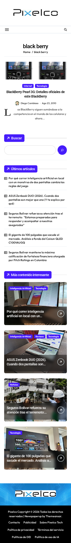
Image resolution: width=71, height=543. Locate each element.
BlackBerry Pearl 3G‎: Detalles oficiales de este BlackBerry (35, 94)
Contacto (14, 522)
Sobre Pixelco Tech (51, 522)
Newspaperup (33, 516)
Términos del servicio (51, 529)
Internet (28, 85)
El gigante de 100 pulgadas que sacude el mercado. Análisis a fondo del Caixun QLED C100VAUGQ (36, 238)
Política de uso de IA (46, 537)
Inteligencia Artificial (20, 288)
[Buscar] (62, 150)
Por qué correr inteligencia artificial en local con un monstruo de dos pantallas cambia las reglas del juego (36, 182)
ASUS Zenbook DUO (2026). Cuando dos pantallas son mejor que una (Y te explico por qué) (37, 199)
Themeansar (53, 516)
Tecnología (42, 85)
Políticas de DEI (21, 537)
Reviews (40, 336)
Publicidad (29, 522)
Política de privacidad (21, 529)
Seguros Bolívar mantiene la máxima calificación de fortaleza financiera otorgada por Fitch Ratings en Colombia (37, 256)
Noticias (14, 384)
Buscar (16, 138)
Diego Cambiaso (29, 103)
